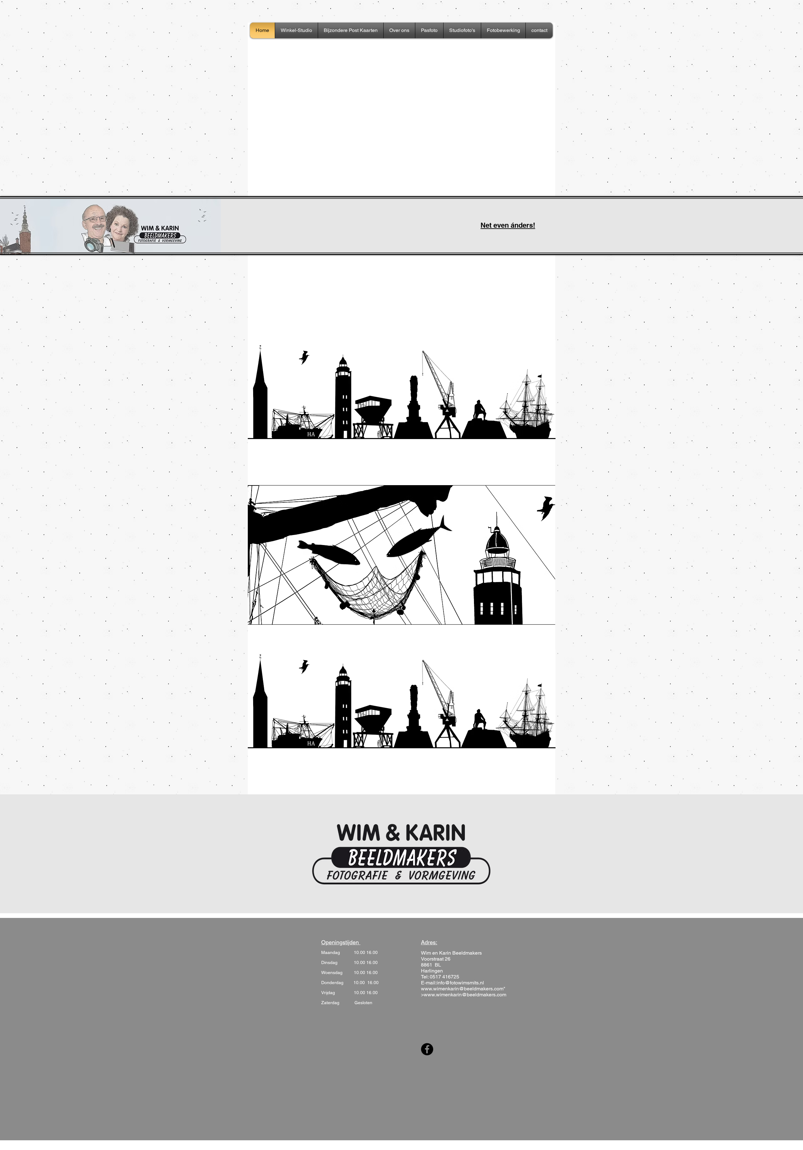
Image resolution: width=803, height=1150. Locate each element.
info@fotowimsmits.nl (460, 983)
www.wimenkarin (440, 989)
